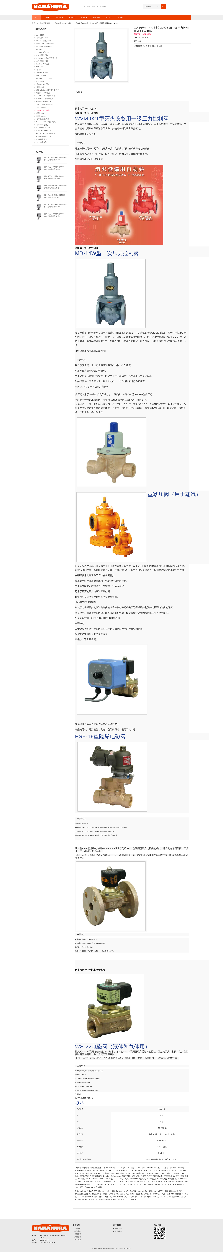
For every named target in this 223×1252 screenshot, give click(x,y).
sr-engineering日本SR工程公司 (46, 58)
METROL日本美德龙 (43, 41)
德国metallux (40, 87)
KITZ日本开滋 (41, 139)
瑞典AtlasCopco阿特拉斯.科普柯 (47, 90)
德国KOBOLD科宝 (43, 93)
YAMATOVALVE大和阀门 (45, 96)
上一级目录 (40, 35)
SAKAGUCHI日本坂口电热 (46, 122)
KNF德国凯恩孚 (42, 55)
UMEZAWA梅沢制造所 (44, 99)
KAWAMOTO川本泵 (43, 128)
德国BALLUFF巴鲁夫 (44, 78)
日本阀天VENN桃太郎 (63, 23)
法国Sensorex (41, 116)
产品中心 (47, 17)
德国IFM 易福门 (42, 73)
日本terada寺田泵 (42, 125)
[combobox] (152, 6)
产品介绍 (79, 92)
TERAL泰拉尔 (41, 142)
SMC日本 (39, 67)
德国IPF (39, 49)
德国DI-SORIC (41, 70)
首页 (36, 17)
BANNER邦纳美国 (42, 64)
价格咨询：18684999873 (142, 34)
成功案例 (84, 17)
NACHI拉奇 (40, 81)
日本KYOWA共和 (42, 84)
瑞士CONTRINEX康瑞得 (45, 44)
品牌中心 (59, 17)
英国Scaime (40, 113)
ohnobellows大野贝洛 (43, 101)
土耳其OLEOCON (42, 61)
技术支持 (96, 17)
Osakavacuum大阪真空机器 (45, 133)
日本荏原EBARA (42, 38)
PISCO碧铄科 (41, 75)
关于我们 (108, 17)
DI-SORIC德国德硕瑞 (44, 46)
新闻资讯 (72, 17)
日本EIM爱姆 (41, 107)
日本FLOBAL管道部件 (44, 104)
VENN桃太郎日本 (42, 52)
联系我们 (121, 17)
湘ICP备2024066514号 (123, 1248)
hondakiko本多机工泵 (43, 136)
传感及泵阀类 (45, 23)
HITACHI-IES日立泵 (43, 130)
